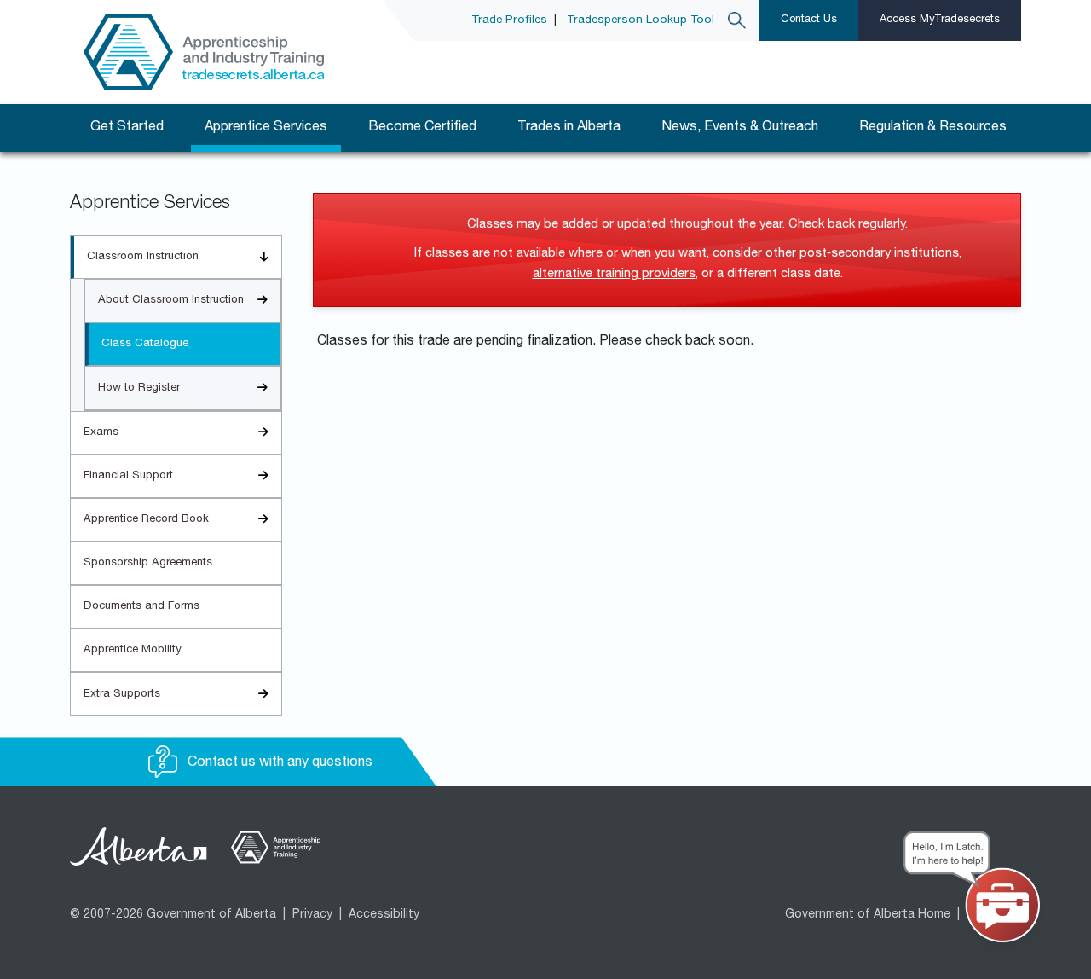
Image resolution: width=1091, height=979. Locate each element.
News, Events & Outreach (739, 128)
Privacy (312, 915)
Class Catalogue (144, 344)
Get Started (127, 128)
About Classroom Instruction (171, 300)
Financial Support (128, 476)
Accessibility (384, 915)
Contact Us (809, 20)
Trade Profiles (509, 20)
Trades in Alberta (569, 128)
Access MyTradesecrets (940, 20)
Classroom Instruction (143, 257)
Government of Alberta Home (867, 915)
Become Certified (422, 128)
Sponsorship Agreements (148, 563)
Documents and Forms (141, 606)
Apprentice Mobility (133, 650)
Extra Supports (122, 694)
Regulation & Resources (933, 128)
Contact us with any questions (278, 763)
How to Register (139, 388)
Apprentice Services (266, 128)
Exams (101, 432)
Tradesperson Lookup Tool (640, 20)
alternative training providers (614, 275)
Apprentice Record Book (146, 519)
